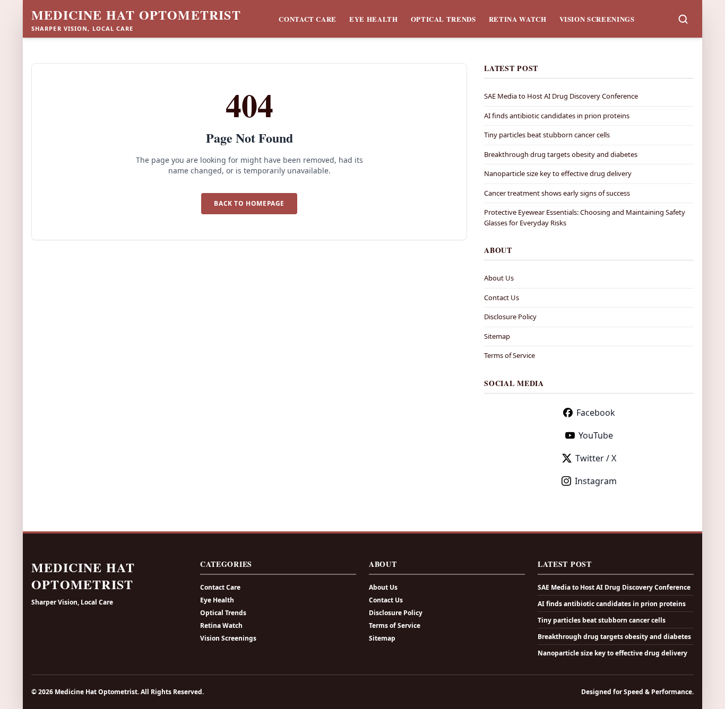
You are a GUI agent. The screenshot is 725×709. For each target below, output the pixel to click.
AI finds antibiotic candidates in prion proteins (556, 115)
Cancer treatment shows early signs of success (557, 193)
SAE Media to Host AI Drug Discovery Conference (561, 96)
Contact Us (501, 297)
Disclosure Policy (510, 316)
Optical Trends (443, 19)
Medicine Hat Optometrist (136, 14)
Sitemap (497, 336)
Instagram (596, 481)
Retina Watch (518, 19)
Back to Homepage (249, 203)
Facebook (595, 412)
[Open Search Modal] (683, 19)
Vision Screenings (597, 19)
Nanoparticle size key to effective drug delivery (558, 173)
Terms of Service (509, 355)
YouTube (596, 435)
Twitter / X (595, 458)
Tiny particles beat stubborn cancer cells (547, 134)
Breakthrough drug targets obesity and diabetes (560, 154)
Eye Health (373, 19)
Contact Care (307, 19)
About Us (499, 278)
